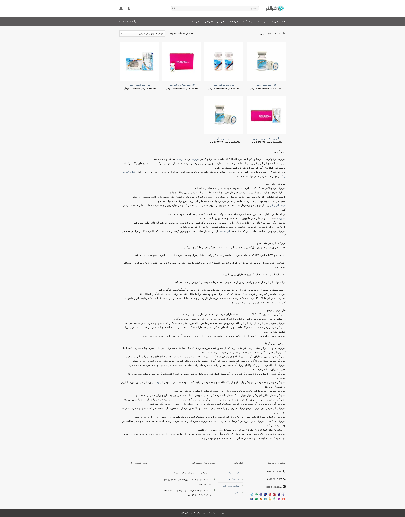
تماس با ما (196, 21)
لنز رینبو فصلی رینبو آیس (266, 138)
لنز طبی (180, 159)
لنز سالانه (225, 231)
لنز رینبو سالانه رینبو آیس (182, 84)
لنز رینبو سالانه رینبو (224, 84)
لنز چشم (158, 382)
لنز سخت (234, 21)
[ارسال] (173, 8)
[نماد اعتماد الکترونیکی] (138, 476)
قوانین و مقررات (231, 486)
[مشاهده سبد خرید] (121, 8)
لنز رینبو (281, 218)
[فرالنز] (275, 8)
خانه (284, 21)
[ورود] (129, 8)
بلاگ (237, 492)
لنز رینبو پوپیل (224, 138)
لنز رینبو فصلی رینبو (139, 84)
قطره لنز (209, 21)
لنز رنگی (274, 21)
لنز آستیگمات (247, 21)
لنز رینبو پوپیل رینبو (266, 84)
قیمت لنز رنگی (278, 205)
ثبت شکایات (233, 479)
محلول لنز (221, 21)
